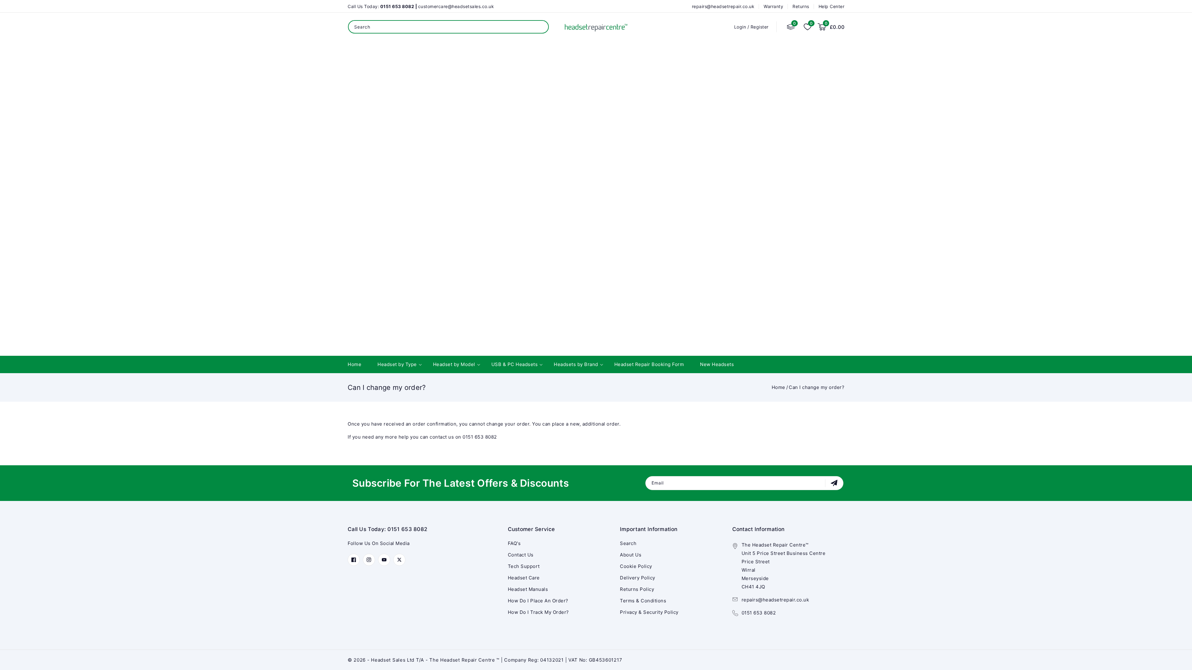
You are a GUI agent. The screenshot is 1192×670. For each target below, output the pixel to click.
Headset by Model (454, 364)
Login (740, 26)
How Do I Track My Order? (538, 612)
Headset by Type (397, 364)
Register (760, 26)
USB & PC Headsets (514, 364)
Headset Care (524, 578)
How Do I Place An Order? (538, 601)
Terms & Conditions (643, 601)
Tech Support (524, 566)
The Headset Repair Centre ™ (465, 660)
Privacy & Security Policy (649, 612)
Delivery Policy (637, 578)
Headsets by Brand (576, 364)
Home (778, 387)
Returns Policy (637, 589)
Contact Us (521, 555)
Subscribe (834, 482)
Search (539, 27)
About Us (630, 555)
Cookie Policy (636, 566)
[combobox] (448, 27)
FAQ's (514, 543)
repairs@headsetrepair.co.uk (775, 600)
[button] (831, 27)
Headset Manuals (528, 589)
